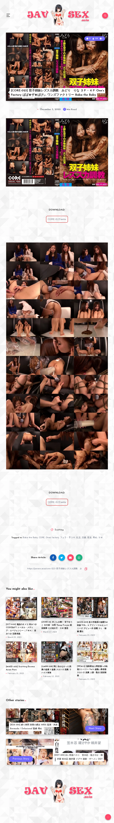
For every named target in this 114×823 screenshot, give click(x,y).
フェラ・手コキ (67, 537)
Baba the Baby (30, 537)
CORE (42, 537)
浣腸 (84, 537)
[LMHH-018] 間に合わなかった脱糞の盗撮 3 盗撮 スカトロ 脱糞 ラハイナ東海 (56, 670)
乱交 (78, 537)
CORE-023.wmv (57, 219)
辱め (95, 537)
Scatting (59, 530)
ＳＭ (100, 537)
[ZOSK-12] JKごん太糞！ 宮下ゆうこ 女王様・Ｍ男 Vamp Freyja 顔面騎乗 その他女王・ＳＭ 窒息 (56, 625)
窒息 (89, 537)
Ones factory (52, 537)
